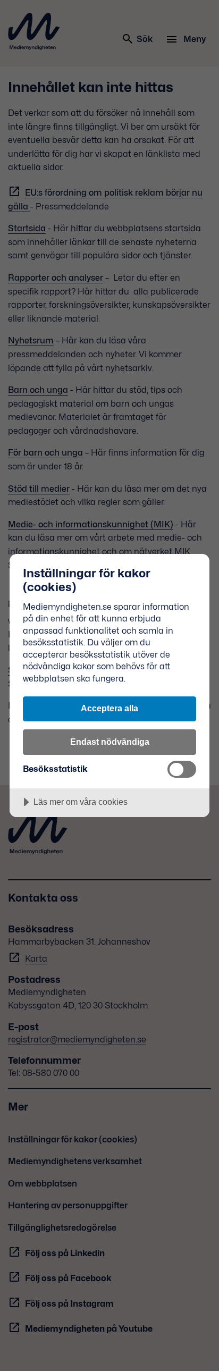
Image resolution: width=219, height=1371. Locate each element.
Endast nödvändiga (109, 741)
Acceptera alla (109, 708)
